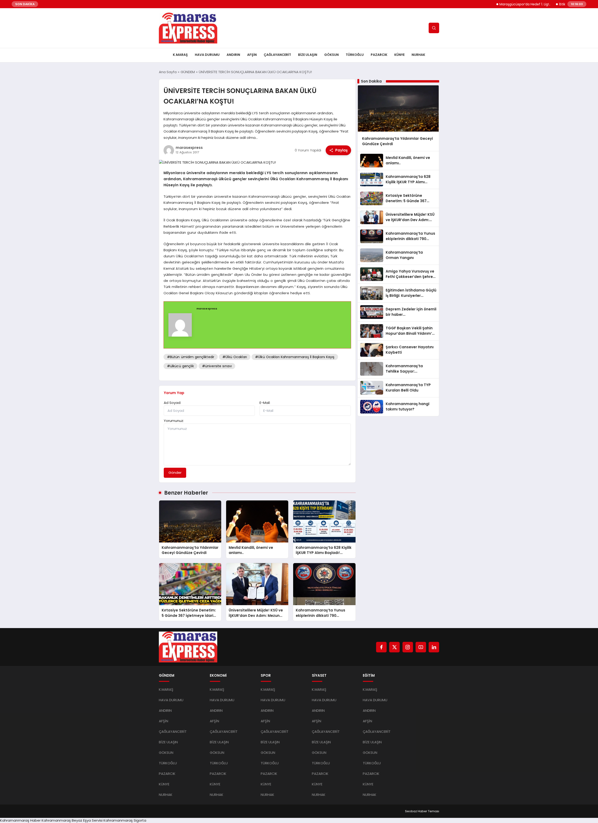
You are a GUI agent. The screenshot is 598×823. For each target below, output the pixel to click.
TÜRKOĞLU (355, 54)
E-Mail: (265, 402)
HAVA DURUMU (207, 54)
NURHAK (418, 54)
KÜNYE (399, 54)
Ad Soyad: (172, 402)
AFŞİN (252, 54)
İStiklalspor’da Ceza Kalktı (560, 4)
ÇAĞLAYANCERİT (277, 54)
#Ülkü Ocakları (234, 357)
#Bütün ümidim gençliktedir (190, 357)
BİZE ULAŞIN (307, 54)
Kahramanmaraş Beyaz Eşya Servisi (72, 820)
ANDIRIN (233, 54)
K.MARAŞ (180, 54)
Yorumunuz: (174, 420)
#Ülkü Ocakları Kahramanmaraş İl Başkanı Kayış (295, 357)
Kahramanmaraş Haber (20, 820)
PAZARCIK (379, 54)
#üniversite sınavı (217, 366)
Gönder (175, 472)
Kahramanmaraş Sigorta (124, 820)
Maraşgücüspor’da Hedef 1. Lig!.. (505, 4)
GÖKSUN (331, 54)
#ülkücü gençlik (180, 366)
